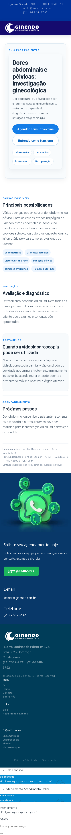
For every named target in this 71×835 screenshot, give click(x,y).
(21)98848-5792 (22, 571)
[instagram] (12, 721)
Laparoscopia (11, 739)
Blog (5, 709)
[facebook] (33, 16)
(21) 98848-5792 (35, 12)
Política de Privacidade (25, 760)
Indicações (42, 152)
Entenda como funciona (35, 140)
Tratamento (22, 161)
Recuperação (43, 161)
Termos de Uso (49, 760)
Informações (22, 152)
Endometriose (11, 735)
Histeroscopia (11, 747)
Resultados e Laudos (15, 713)
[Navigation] (66, 28)
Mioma (7, 743)
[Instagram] (41, 16)
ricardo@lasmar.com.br (35, 8)
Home (6, 688)
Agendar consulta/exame (35, 129)
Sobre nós (9, 696)
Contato (8, 692)
